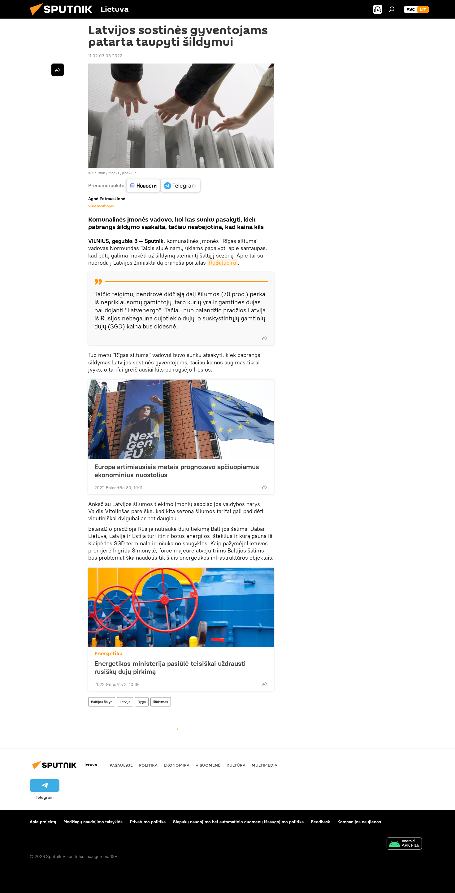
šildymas (160, 701)
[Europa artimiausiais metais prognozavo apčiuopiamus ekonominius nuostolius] (181, 419)
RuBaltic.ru (222, 262)
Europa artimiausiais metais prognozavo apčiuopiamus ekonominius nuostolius (176, 471)
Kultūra (236, 765)
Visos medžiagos (101, 206)
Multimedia (264, 765)
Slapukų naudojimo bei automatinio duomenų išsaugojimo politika (238, 822)
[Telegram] (180, 185)
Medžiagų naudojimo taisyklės (93, 822)
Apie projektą (43, 822)
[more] (264, 338)
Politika (148, 765)
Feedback (320, 822)
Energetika (108, 654)
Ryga (142, 701)
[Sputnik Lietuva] (63, 17)
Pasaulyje (121, 765)
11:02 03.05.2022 (105, 56)
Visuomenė (208, 765)
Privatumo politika (148, 822)
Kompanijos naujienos (359, 822)
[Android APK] (404, 844)
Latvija (125, 701)
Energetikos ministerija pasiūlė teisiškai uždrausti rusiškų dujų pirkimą (170, 667)
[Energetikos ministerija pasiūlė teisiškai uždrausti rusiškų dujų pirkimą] (181, 607)
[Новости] (143, 185)
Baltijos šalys (101, 701)
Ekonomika (176, 765)
